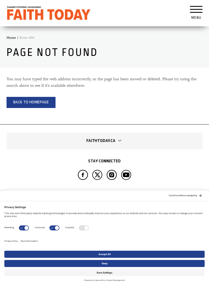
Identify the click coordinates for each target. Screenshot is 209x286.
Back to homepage (31, 102)
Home (11, 38)
